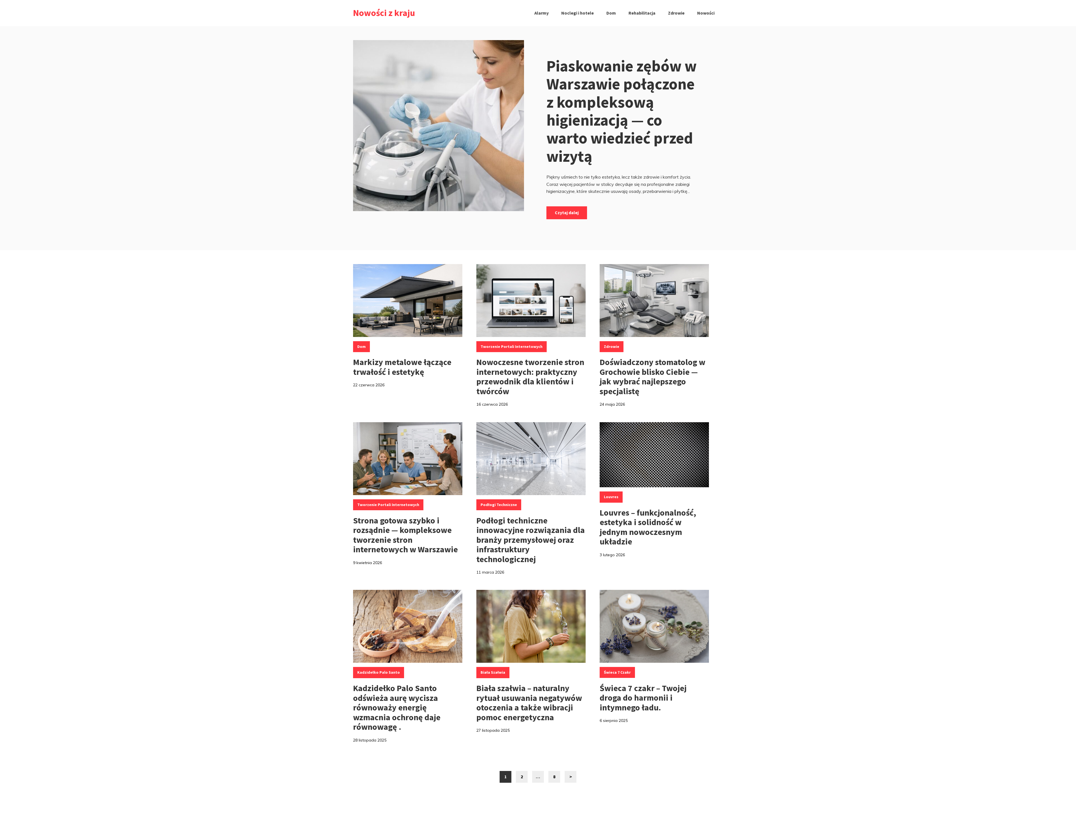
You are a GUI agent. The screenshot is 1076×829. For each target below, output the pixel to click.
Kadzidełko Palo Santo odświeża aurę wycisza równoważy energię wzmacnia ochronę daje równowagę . (396, 707)
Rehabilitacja (642, 13)
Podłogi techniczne (499, 504)
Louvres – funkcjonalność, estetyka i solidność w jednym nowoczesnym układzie (648, 527)
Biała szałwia (493, 672)
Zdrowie (676, 13)
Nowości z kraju (384, 13)
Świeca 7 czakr (617, 672)
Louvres (611, 496)
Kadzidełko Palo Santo (378, 672)
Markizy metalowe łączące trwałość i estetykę (402, 367)
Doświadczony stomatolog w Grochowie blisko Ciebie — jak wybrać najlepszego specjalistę (652, 376)
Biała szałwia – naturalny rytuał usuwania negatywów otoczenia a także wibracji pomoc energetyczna (529, 702)
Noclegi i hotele (577, 13)
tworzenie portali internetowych (511, 346)
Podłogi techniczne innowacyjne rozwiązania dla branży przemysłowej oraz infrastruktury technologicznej (530, 539)
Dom (611, 13)
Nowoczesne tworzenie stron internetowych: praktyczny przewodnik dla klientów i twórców (530, 376)
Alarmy (541, 13)
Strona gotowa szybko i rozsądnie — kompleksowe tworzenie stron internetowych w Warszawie (405, 535)
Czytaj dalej (567, 212)
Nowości (706, 13)
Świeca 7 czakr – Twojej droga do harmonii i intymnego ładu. (643, 698)
